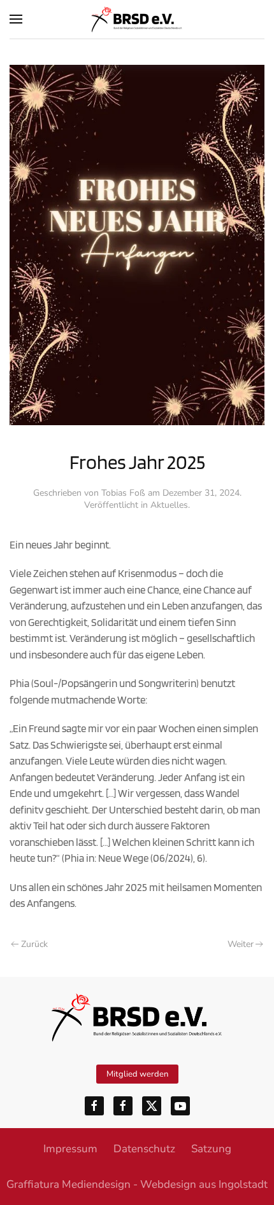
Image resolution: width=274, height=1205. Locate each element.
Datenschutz (144, 1148)
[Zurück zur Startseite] (137, 19)
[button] (16, 19)
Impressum (70, 1148)
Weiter (240, 944)
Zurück (34, 944)
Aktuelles (169, 505)
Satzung (211, 1148)
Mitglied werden (137, 1074)
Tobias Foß (123, 493)
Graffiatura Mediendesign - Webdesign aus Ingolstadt (137, 1184)
